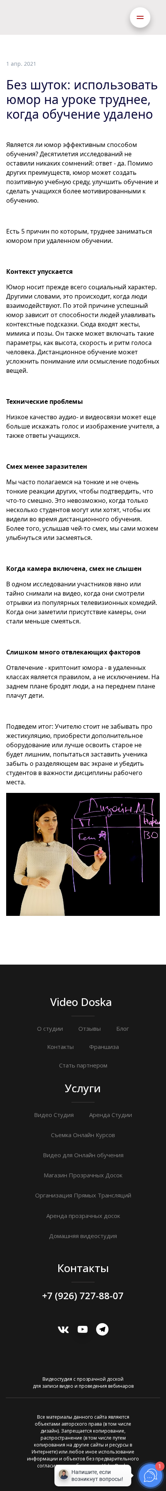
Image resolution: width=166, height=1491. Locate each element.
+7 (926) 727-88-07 (83, 1295)
